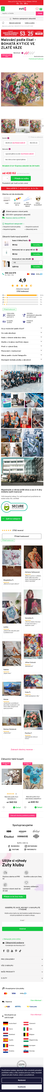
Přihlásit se (21, 930)
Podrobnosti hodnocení (34, 58)
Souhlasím (22, 1087)
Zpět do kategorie (13, 520)
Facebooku (14, 846)
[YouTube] (12, 952)
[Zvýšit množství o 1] (10, 180)
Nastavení (22, 1080)
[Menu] (3, 9)
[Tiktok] (20, 952)
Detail (17, 807)
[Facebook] (4, 952)
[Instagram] (8, 952)
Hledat (38, 13)
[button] (21, 537)
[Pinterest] (16, 952)
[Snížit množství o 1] (10, 183)
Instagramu (31, 846)
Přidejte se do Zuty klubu (13, 898)
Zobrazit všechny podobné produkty (22, 816)
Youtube (14, 850)
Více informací (34, 1001)
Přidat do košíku (21, 181)
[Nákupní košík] (40, 8)
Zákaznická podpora (14, 944)
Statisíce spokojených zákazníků (23, 19)
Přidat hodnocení (9, 313)
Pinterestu (30, 850)
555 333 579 (10, 276)
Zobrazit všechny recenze (21, 750)
